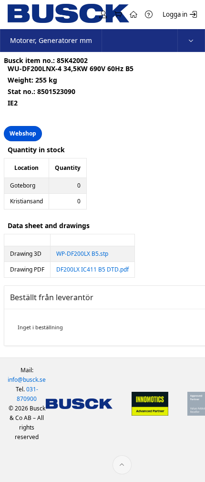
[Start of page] (122, 464)
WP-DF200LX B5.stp (82, 254)
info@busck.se (27, 380)
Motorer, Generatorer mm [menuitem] (51, 40)
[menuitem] (191, 40)
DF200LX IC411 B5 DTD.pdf (92, 269)
